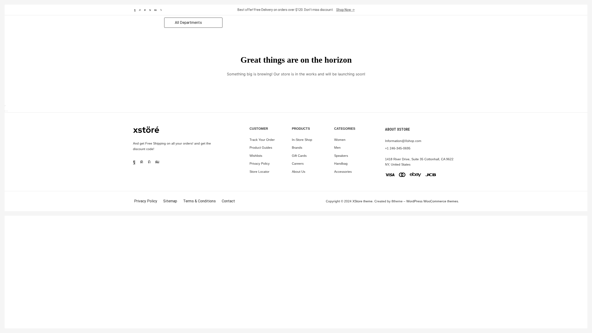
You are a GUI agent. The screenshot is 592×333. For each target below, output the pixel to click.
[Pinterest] (149, 161)
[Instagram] (145, 10)
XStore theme (362, 201)
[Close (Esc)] (5, 105)
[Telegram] (161, 10)
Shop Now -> (345, 10)
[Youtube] (155, 10)
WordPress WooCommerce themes (432, 201)
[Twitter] (140, 10)
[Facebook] (135, 10)
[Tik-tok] (150, 10)
